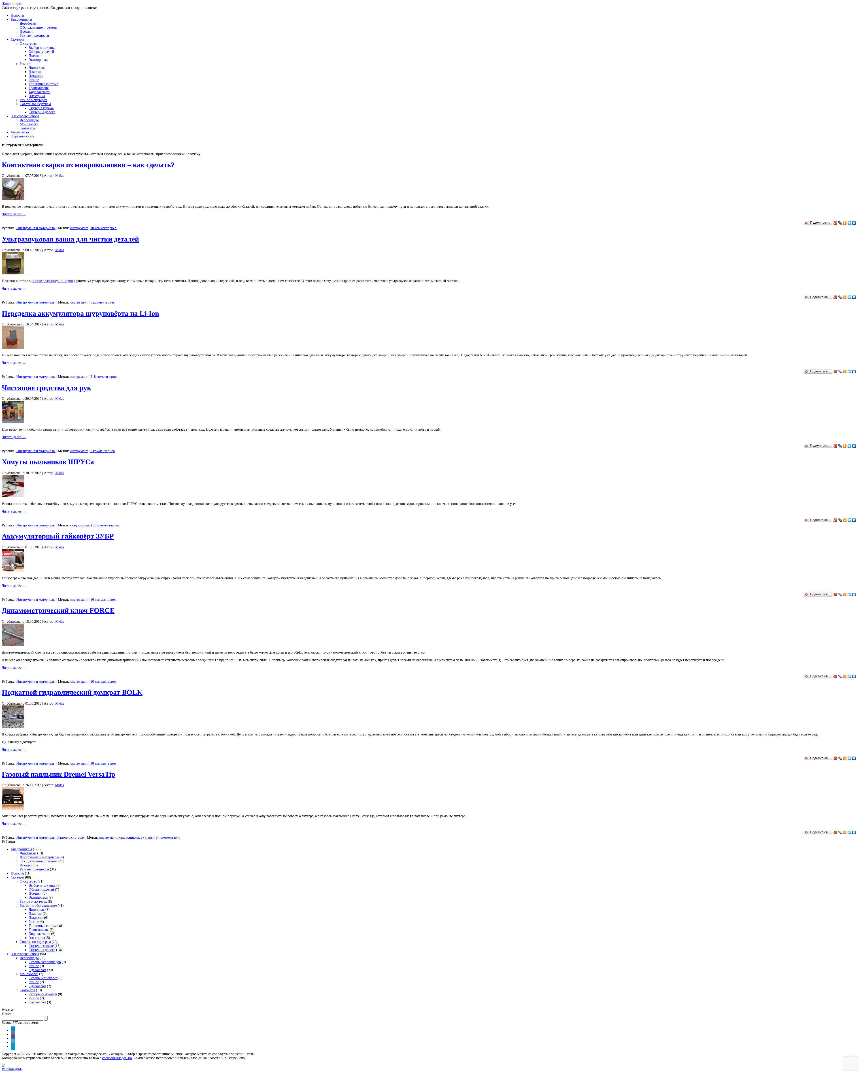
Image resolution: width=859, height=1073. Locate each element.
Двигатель (37, 68)
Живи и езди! (12, 4)
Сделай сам (37, 970)
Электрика (37, 96)
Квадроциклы (21, 19)
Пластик (35, 72)
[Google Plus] (835, 223)
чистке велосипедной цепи (52, 281)
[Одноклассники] (844, 223)
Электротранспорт (25, 116)
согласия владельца (117, 1058)
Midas (59, 175)
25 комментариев (106, 525)
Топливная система (43, 84)
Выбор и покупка (42, 47)
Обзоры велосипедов (45, 962)
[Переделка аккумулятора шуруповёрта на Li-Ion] (13, 347)
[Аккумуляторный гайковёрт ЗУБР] (13, 570)
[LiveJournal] (840, 223)
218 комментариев (104, 376)
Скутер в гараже (41, 108)
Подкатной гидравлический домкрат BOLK (72, 692)
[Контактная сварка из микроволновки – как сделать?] (13, 199)
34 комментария (168, 837)
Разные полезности (34, 35)
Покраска (36, 76)
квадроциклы (80, 525)
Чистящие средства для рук (46, 388)
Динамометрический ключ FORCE (58, 610)
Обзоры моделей (41, 51)
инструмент (79, 228)
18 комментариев (103, 228)
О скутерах (28, 43)
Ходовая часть (39, 92)
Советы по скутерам (35, 104)
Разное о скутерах (33, 100)
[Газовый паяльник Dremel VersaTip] (13, 808)
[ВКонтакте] (854, 223)
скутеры (147, 837)
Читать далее (14, 214)
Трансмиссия (39, 88)
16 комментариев (103, 599)
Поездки (26, 31)
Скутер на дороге (42, 112)
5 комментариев (102, 302)
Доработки (28, 23)
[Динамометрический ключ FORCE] (13, 645)
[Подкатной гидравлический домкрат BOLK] (13, 727)
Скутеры (17, 39)
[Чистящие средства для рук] (13, 422)
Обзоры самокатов (43, 994)
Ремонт (25, 64)
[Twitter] (849, 223)
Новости (17, 15)
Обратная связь (22, 136)
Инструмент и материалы (35, 228)
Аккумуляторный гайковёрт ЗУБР (58, 536)
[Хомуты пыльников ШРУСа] (13, 496)
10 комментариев (103, 681)
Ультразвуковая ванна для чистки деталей (70, 239)
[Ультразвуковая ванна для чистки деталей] (13, 273)
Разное (34, 80)
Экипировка (38, 60)
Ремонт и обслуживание (38, 905)
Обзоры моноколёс (43, 978)
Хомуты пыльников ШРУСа (48, 462)
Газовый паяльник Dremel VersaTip (58, 774)
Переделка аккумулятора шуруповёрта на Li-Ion (80, 313)
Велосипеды (29, 120)
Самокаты (27, 128)
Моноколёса (29, 124)
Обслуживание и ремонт (38, 27)
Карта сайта (20, 132)
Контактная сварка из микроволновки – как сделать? (88, 165)
